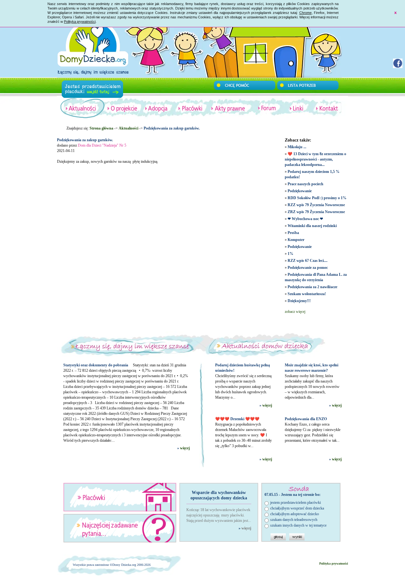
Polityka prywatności (80, 21)
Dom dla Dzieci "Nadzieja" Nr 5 (102, 145)
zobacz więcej (295, 311)
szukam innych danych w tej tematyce (298, 525)
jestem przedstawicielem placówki (295, 502)
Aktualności (128, 128)
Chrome (305, 13)
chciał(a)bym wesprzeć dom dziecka (297, 508)
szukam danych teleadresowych (293, 519)
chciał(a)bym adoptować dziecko (294, 514)
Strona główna (101, 128)
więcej (185, 448)
